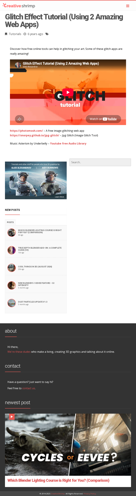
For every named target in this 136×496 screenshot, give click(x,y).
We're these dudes (19, 352)
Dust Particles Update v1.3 (32, 302)
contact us (28, 388)
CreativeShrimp (58, 493)
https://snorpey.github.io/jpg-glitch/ (34, 135)
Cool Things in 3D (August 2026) (35, 267)
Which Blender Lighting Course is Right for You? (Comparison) (40, 231)
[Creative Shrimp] (68, 5)
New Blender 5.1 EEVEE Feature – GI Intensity (36, 284)
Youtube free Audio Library (68, 143)
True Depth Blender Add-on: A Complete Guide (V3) (40, 249)
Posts (10, 222)
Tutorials (15, 34)
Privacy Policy (90, 493)
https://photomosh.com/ (26, 131)
